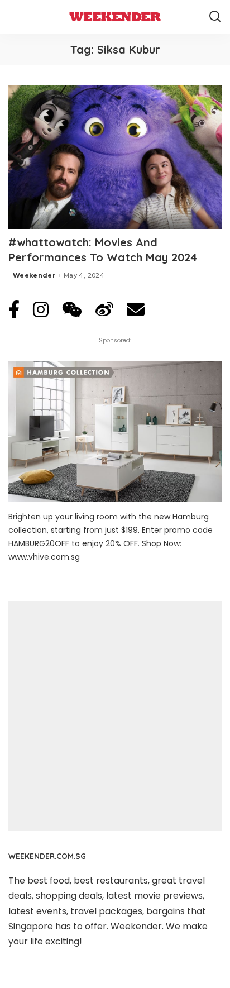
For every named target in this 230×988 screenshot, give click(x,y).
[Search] (215, 17)
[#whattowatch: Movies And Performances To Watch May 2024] (115, 157)
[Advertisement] (115, 716)
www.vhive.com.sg (44, 556)
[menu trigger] (22, 17)
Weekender (34, 275)
